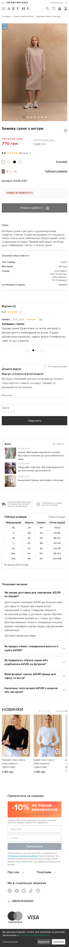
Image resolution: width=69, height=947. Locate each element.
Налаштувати (10, 941)
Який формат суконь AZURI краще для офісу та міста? (30, 676)
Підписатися (34, 846)
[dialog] (34, 938)
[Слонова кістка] (8, 161)
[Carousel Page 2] (28, 117)
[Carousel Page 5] (38, 117)
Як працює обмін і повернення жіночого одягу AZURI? (31, 648)
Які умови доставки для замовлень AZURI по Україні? (32, 594)
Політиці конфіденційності (34, 935)
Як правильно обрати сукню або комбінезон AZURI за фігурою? (26, 662)
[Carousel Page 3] (31, 117)
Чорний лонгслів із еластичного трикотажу (13, 763)
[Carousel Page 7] (45, 117)
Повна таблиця (57, 516)
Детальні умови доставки (20, 635)
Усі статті (58, 444)
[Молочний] (20, 161)
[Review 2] (36, 350)
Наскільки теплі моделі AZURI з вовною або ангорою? (31, 690)
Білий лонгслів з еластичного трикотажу (44, 763)
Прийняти (58, 941)
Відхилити (44, 941)
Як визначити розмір (16, 564)
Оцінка (5, 407)
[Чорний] (14, 161)
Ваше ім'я (7, 395)
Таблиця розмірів (56, 171)
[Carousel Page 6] (42, 117)
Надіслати (34, 420)
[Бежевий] (3, 161)
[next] (61, 711)
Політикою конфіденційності (23, 856)
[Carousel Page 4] (35, 117)
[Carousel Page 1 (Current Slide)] (24, 117)
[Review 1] (33, 350)
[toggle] (58, 2)
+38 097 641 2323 (17, 2)
